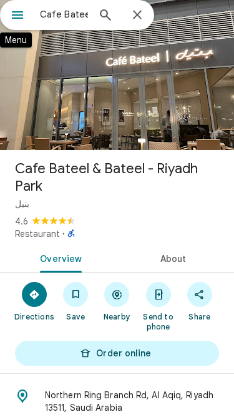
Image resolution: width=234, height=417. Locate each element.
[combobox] (64, 14)
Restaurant (37, 233)
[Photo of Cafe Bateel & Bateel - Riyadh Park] (117, 75)
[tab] (58, 258)
